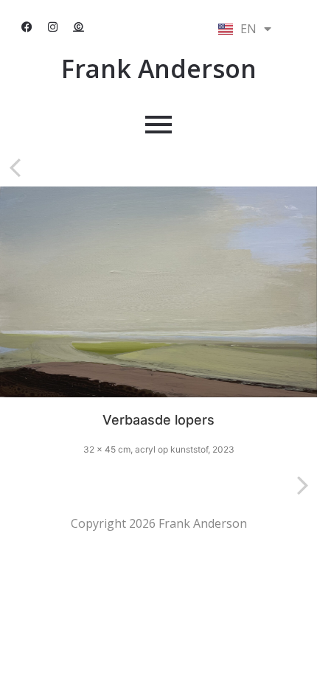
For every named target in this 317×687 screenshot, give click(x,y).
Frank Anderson (159, 69)
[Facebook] (27, 27)
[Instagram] (53, 27)
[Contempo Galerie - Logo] (79, 27)
